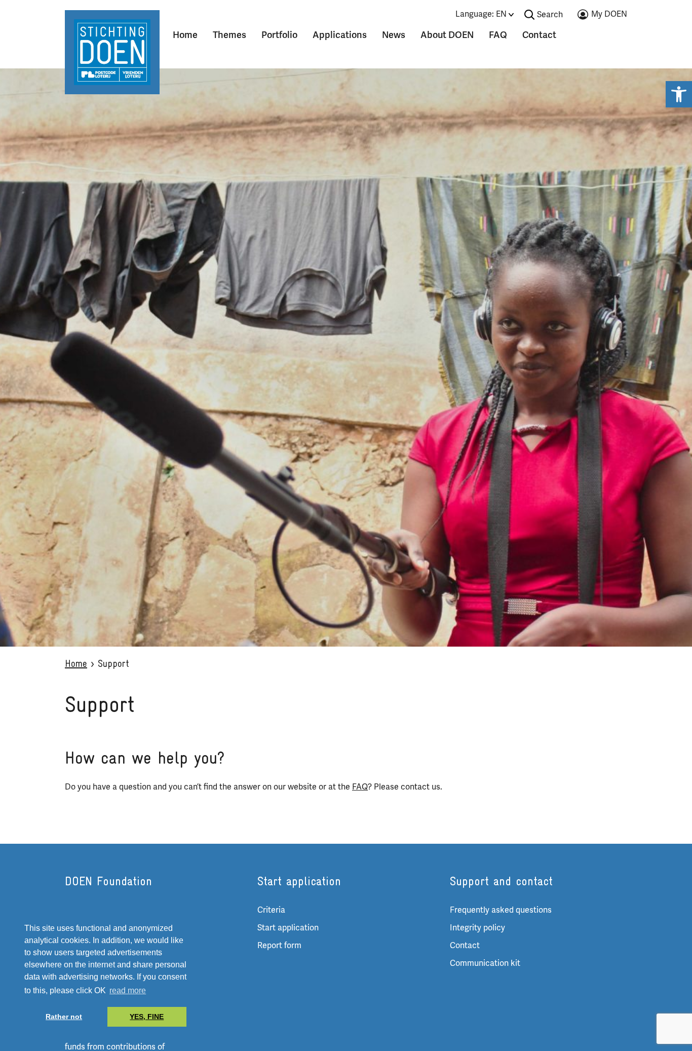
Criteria (271, 910)
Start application (288, 928)
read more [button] (127, 990)
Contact (539, 35)
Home (185, 35)
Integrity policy (477, 928)
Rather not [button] (64, 1016)
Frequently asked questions (501, 910)
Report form (279, 946)
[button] (679, 94)
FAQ (498, 35)
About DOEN (447, 35)
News (393, 35)
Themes (229, 35)
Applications (340, 35)
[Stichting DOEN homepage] (112, 52)
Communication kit (485, 963)
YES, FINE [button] (147, 1016)
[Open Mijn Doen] (602, 16)
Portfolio (279, 35)
